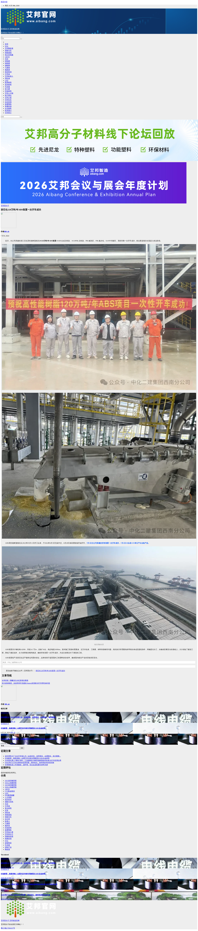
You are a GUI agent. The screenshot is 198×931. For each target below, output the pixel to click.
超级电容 (8, 843)
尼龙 (6, 810)
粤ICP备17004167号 (8, 928)
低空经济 (8, 799)
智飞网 (7, 89)
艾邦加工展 (9, 832)
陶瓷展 (7, 849)
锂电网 (7, 61)
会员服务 (8, 108)
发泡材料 (8, 84)
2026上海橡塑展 (10, 787)
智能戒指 (8, 53)
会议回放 (8, 102)
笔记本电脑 (9, 55)
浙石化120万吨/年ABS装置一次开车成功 (50, 671)
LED (6, 80)
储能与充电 (9, 802)
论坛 (6, 46)
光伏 (6, 59)
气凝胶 (7, 67)
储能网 (7, 65)
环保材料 (8, 91)
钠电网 (7, 63)
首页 (6, 44)
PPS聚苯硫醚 (9, 795)
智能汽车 (8, 50)
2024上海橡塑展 (10, 783)
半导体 (7, 74)
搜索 (2, 746)
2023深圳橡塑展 (10, 781)
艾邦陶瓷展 (9, 48)
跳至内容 (4, 2)
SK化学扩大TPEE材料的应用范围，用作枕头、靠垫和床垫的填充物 (29, 762)
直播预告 (8, 104)
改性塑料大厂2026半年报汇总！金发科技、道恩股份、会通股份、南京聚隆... (29, 717)
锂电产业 (8, 847)
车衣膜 (7, 87)
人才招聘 (8, 797)
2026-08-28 (5, 889)
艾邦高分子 (5, 206)
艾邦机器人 (9, 76)
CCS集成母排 (10, 791)
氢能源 (7, 70)
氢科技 (7, 825)
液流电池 (8, 72)
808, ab (6, 231)
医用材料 (8, 82)
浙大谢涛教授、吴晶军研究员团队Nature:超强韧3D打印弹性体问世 (26, 683)
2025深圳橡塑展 (10, 785)
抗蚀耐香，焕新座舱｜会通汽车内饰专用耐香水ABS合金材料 (23, 728)
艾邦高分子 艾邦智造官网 (10, 29)
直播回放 (8, 106)
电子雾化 (8, 95)
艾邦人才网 (9, 93)
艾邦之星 (8, 97)
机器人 (7, 821)
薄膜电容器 (9, 836)
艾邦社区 (8, 100)
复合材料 (8, 808)
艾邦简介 (8, 113)
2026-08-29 (5, 867)
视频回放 (8, 838)
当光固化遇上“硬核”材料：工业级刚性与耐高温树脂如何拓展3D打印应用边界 (29, 739)
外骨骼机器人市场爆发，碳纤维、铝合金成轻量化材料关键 (26, 765)
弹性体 (7, 78)
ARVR (7, 57)
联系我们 (8, 110)
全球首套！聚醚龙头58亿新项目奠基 (15, 680)
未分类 (7, 819)
